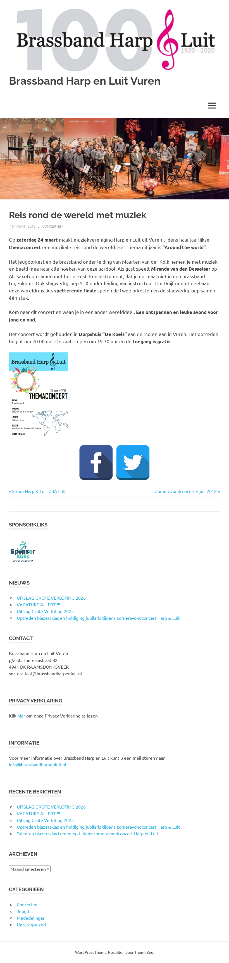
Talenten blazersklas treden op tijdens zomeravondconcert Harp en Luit (87, 833)
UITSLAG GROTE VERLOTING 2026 (51, 597)
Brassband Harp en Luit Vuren (85, 81)
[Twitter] (133, 462)
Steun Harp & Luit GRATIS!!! (39, 491)
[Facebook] (96, 462)
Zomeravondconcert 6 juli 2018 (186, 491)
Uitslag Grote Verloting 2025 (45, 611)
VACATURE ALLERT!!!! (38, 604)
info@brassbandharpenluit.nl (37, 764)
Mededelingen (31, 918)
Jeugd (23, 911)
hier (21, 715)
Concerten (52, 226)
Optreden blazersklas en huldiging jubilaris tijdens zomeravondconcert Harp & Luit (98, 618)
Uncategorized (31, 924)
